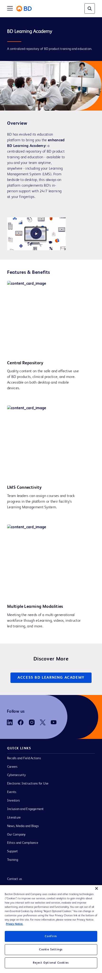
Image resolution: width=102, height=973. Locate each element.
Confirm (51, 936)
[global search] (89, 8)
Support (12, 851)
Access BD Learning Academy (51, 678)
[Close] (96, 888)
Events (11, 792)
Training (12, 860)
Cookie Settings (51, 949)
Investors (13, 800)
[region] (51, 929)
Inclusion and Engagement (25, 809)
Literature (14, 817)
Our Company (16, 834)
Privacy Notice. (14, 924)
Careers (12, 766)
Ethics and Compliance (22, 842)
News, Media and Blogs (23, 826)
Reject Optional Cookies (51, 962)
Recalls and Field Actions (24, 758)
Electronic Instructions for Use (27, 783)
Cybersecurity (16, 775)
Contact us (14, 879)
